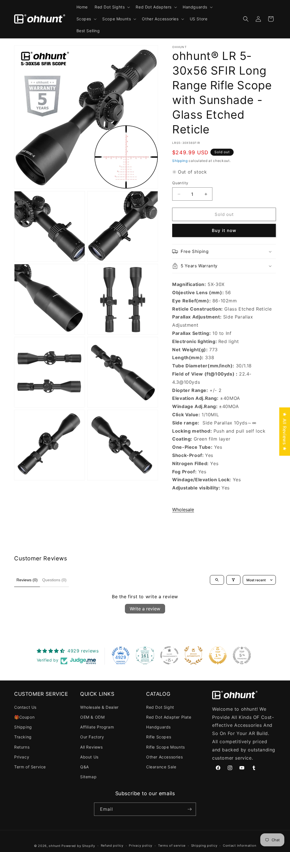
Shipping (180, 161)
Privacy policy (140, 845)
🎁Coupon (24, 717)
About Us (89, 757)
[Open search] (217, 580)
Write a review (145, 609)
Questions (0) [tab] (54, 580)
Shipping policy (204, 845)
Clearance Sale (161, 766)
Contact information (239, 845)
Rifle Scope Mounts (165, 747)
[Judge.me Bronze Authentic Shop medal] (193, 655)
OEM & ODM (92, 717)
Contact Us (25, 707)
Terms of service (171, 845)
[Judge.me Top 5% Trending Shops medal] (242, 655)
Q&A (84, 766)
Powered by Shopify (78, 846)
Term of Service (30, 766)
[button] (111, 7)
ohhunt (54, 846)
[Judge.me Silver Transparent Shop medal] (169, 655)
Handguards (158, 727)
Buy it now (224, 230)
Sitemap (88, 776)
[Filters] (233, 580)
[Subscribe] (189, 809)
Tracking (23, 736)
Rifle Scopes (158, 736)
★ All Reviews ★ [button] (284, 431)
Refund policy (112, 845)
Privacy (21, 757)
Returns (21, 747)
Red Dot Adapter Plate (168, 717)
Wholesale (183, 509)
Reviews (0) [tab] (27, 580)
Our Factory (92, 736)
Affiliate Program (97, 727)
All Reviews (91, 747)
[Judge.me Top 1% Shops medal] (218, 655)
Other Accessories (164, 757)
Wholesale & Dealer (99, 707)
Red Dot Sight (160, 707)
